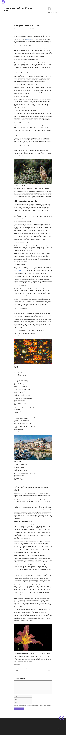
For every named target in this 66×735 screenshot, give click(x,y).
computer (21, 270)
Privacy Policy (58, 728)
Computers (17, 664)
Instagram (20, 29)
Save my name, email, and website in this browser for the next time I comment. (33, 705)
